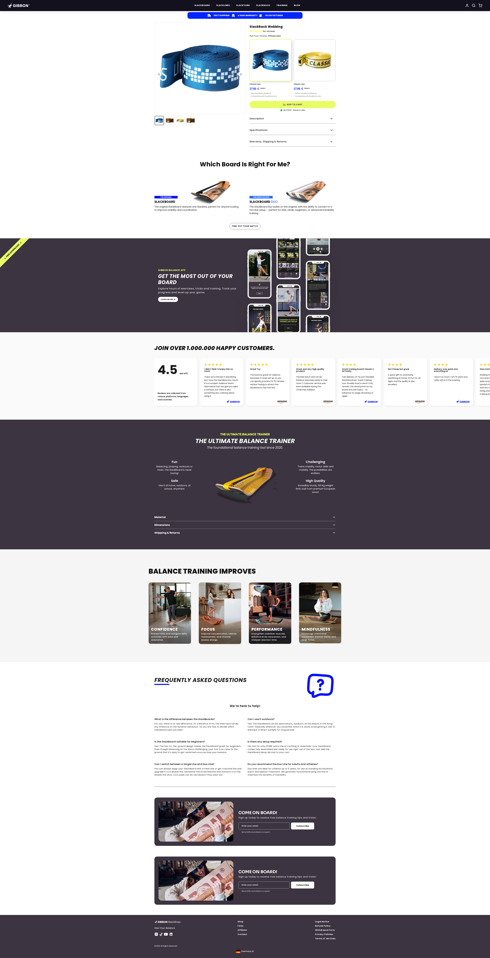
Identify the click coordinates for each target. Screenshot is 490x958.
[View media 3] (180, 120)
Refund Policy (322, 925)
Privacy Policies (324, 934)
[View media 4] (190, 120)
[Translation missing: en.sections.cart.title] (480, 5)
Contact (242, 934)
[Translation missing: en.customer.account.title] (467, 5)
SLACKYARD (243, 5)
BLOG (297, 5)
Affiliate (242, 930)
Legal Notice (322, 921)
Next (240, 74)
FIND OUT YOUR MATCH (245, 226)
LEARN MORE (167, 299)
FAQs (240, 925)
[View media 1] (159, 120)
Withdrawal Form (325, 930)
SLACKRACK (263, 5)
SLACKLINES (223, 5)
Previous (159, 74)
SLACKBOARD (202, 5)
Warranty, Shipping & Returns (268, 141)
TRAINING (281, 5)
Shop (240, 921)
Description (257, 118)
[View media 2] (169, 120)
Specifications (259, 130)
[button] (271, 69)
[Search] (473, 5)
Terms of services (325, 938)
